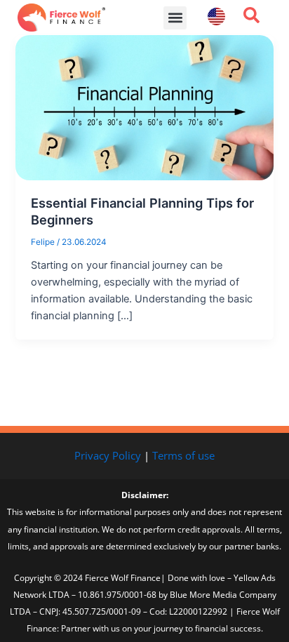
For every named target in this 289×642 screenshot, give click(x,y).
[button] (175, 17)
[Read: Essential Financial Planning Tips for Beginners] (144, 106)
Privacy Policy (107, 455)
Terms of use (183, 455)
